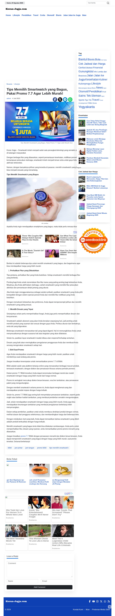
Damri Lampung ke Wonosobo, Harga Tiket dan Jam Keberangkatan (97, 179)
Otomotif (50, 15)
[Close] (109, 607)
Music (94, 88)
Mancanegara (83, 88)
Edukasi (89, 68)
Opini (104, 88)
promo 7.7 (25, 436)
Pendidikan (26, 15)
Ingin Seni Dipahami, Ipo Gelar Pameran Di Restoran (15, 481)
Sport (102, 96)
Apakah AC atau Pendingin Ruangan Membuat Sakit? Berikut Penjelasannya (97, 132)
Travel (35, 15)
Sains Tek (85, 95)
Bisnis (58, 15)
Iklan (84, 15)
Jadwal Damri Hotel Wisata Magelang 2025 (97, 214)
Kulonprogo (85, 83)
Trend (101, 100)
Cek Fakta (104, 60)
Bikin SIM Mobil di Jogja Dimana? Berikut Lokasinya (97, 187)
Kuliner (103, 79)
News (99, 87)
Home (8, 15)
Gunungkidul (86, 71)
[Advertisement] (59, 33)
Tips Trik (88, 100)
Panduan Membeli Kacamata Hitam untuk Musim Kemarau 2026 (97, 160)
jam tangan (29, 448)
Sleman (96, 95)
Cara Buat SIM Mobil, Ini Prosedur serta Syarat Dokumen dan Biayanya (96, 197)
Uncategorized (83, 103)
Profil (104, 92)
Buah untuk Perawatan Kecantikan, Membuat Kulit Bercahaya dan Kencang (38, 482)
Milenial (89, 88)
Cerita (42, 15)
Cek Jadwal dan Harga (92, 63)
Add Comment (39, 587)
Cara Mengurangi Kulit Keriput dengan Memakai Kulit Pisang (60, 482)
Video (90, 103)
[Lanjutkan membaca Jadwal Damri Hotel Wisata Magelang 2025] (82, 215)
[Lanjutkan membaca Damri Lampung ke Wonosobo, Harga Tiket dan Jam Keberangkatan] (82, 179)
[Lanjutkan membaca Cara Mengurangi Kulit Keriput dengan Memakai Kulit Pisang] (62, 470)
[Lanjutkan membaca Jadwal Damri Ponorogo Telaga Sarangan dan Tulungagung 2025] (82, 206)
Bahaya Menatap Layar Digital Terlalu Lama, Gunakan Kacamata (95, 151)
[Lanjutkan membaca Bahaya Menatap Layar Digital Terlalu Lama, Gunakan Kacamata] (82, 151)
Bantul (83, 59)
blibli (10, 448)
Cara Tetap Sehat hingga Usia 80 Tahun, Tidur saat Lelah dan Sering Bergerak (97, 123)
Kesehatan (92, 79)
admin (9, 98)
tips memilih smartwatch (59, 448)
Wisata (95, 103)
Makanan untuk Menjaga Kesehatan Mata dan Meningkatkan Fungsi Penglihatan (96, 142)
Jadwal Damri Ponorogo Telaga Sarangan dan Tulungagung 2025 (96, 206)
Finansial (98, 67)
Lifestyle (16, 15)
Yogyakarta (87, 107)
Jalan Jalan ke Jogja (72, 15)
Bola (97, 59)
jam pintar (18, 448)
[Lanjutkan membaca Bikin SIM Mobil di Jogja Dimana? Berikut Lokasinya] (82, 188)
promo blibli (41, 448)
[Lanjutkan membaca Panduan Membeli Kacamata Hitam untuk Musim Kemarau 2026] (82, 160)
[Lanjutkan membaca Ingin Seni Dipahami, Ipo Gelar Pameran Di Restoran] (17, 470)
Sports (81, 100)
